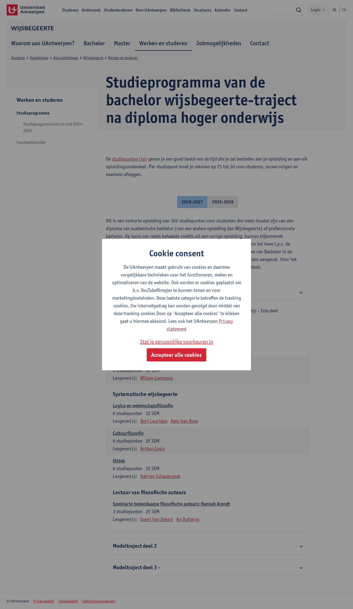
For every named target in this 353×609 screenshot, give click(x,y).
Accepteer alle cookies (176, 355)
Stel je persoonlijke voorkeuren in (176, 341)
